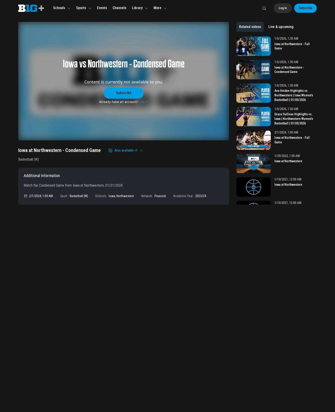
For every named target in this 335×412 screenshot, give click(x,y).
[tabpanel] (276, 120)
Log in (143, 102)
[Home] (31, 8)
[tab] (250, 27)
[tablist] (266, 27)
